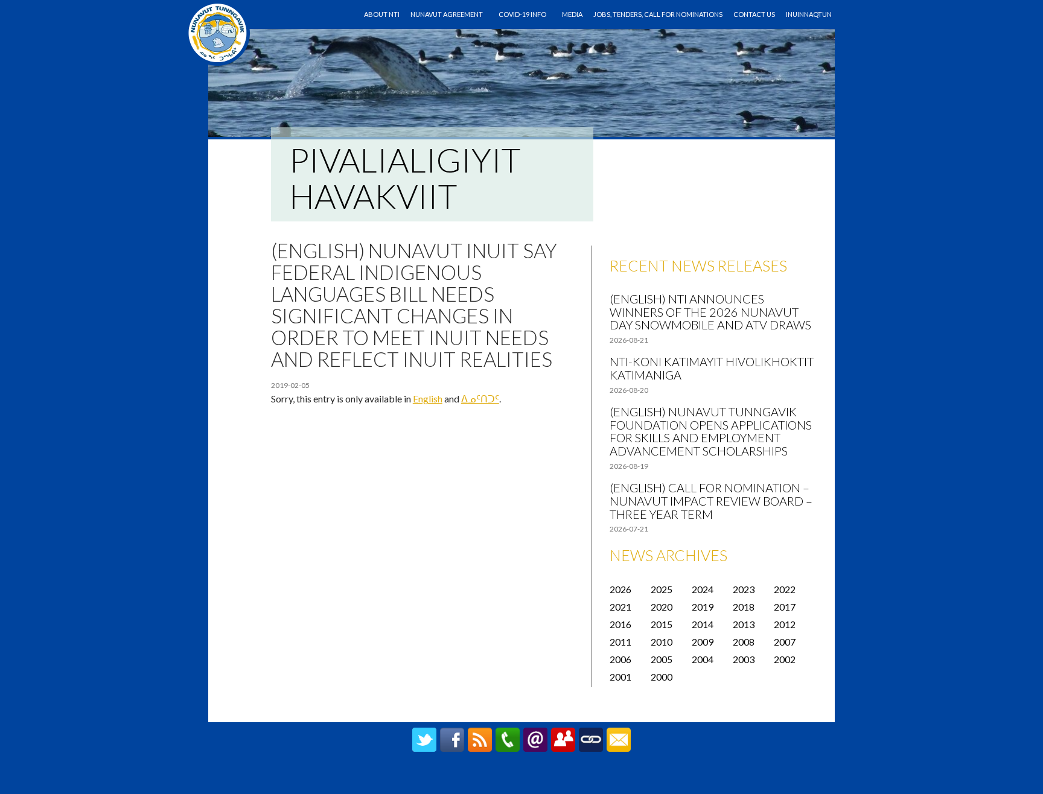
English (427, 398)
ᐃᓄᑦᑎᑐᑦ (480, 398)
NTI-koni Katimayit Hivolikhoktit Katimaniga (712, 368)
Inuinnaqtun (809, 14)
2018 (743, 606)
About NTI (382, 14)
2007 (785, 641)
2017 (785, 606)
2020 (661, 606)
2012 (785, 624)
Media (572, 14)
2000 (661, 676)
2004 (702, 659)
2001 (620, 676)
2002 (785, 659)
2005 (661, 659)
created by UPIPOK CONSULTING (522, 779)
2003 (743, 659)
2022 (785, 589)
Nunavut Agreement (446, 14)
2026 (620, 589)
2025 (661, 589)
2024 (702, 589)
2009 (702, 641)
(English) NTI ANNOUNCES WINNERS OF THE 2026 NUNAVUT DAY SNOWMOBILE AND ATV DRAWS (710, 311)
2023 (743, 589)
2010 (661, 641)
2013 (743, 624)
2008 (743, 641)
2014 (702, 624)
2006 (620, 659)
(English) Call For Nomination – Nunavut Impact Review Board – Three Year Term (711, 500)
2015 (661, 624)
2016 (620, 624)
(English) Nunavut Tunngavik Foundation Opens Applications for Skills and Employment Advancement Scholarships (711, 431)
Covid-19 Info (522, 14)
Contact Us (754, 14)
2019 (702, 606)
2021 (620, 606)
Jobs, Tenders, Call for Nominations (657, 14)
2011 (620, 641)
